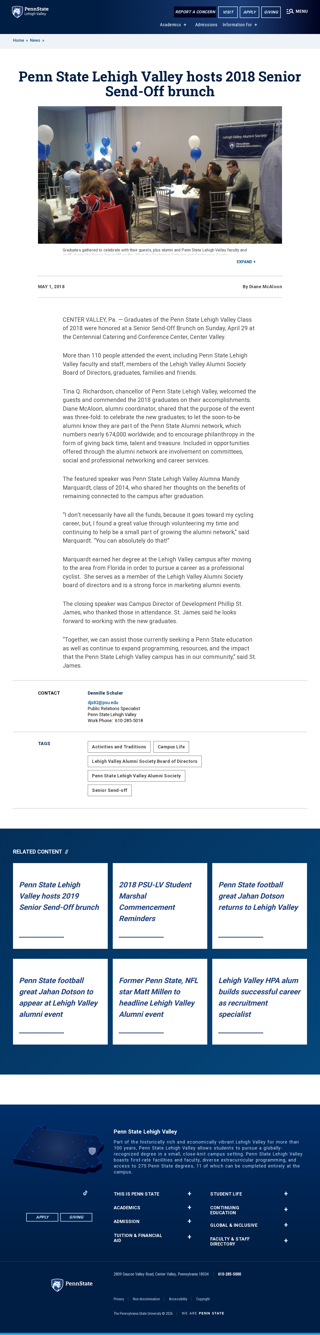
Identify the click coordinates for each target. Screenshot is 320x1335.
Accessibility (178, 1299)
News (35, 40)
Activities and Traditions (119, 746)
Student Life (226, 1194)
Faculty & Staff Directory (230, 1242)
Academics (170, 24)
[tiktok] (85, 1193)
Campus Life (171, 746)
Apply (249, 12)
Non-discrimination (146, 1299)
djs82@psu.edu (103, 702)
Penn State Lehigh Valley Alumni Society (136, 775)
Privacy (119, 1299)
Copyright (203, 1299)
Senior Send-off (110, 790)
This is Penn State (137, 1194)
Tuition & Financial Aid (138, 1238)
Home (18, 40)
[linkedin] (59, 1193)
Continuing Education (224, 1210)
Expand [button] (244, 261)
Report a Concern (195, 11)
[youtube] (72, 1193)
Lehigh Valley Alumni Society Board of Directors (145, 761)
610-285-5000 (229, 1274)
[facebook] (33, 1193)
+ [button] (189, 1194)
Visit (228, 12)
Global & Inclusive (234, 1225)
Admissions (206, 24)
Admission (127, 1221)
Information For (237, 24)
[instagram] (46, 1193)
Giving (271, 12)
